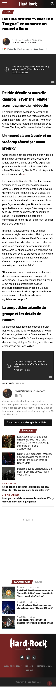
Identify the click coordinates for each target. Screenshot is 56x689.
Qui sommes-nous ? (13, 666)
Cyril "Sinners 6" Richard (26, 42)
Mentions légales (44, 666)
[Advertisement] (28, 549)
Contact (29, 670)
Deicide (20, 383)
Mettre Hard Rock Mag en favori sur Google (25, 49)
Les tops (29, 666)
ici (24, 174)
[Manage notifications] (49, 683)
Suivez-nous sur (26, 422)
